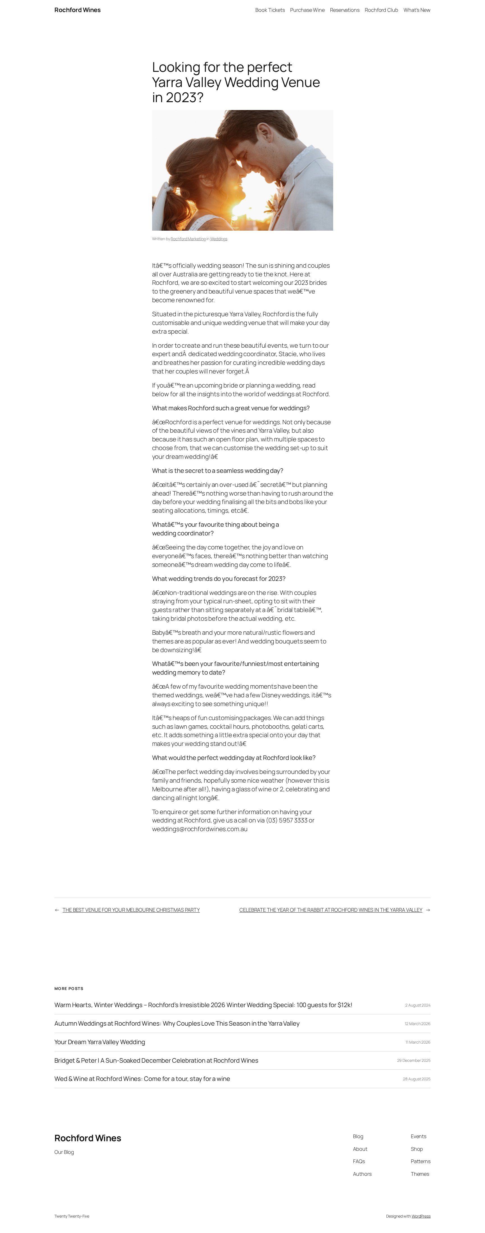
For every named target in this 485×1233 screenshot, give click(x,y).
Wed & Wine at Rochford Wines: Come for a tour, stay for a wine (142, 1078)
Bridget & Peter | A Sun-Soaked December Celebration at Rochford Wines (156, 1060)
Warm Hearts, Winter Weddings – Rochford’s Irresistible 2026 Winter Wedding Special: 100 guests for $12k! (203, 1005)
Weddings (218, 238)
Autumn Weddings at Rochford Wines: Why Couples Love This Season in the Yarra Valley (177, 1023)
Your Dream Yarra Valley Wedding (99, 1042)
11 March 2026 (418, 1042)
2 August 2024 (418, 1005)
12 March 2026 (418, 1023)
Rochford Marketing (188, 238)
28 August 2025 (417, 1078)
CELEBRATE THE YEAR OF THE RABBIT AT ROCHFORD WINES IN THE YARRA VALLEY (330, 909)
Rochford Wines (77, 10)
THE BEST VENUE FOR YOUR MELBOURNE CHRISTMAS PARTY (131, 909)
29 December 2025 (414, 1060)
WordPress (421, 1216)
